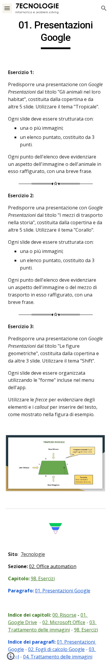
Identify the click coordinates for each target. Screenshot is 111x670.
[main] (56, 34)
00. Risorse (64, 615)
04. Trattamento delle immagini (57, 656)
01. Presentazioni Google (62, 590)
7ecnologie (33, 554)
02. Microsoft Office (63, 622)
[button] (7, 8)
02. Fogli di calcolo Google (56, 649)
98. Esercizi (43, 578)
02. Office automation (52, 566)
